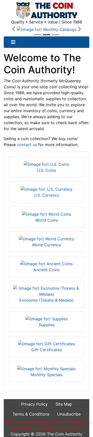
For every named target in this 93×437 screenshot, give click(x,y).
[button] (13, 29)
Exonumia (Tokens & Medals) (46, 300)
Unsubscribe (69, 414)
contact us (27, 144)
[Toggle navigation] (13, 42)
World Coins (46, 220)
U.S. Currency (46, 195)
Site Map (64, 404)
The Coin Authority (64, 434)
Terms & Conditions (31, 414)
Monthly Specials (46, 374)
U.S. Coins (46, 170)
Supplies (47, 324)
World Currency (46, 244)
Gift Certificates (46, 349)
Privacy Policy (34, 404)
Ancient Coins (46, 269)
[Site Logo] (46, 10)
